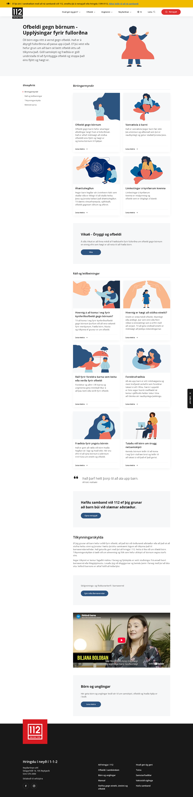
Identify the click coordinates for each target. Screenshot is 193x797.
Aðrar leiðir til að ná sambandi (123, 3)
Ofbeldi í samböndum (108, 770)
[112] (17, 11)
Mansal (101, 780)
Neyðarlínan (124, 12)
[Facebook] (26, 786)
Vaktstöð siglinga (144, 780)
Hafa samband (143, 785)
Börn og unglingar (107, 775)
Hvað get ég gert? (70, 12)
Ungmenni (105, 12)
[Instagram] (34, 786)
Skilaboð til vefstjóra (33, 778)
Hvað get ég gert (144, 764)
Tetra (138, 770)
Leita (150, 12)
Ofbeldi (89, 12)
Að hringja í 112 (105, 764)
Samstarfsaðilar (144, 775)
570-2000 (31, 773)
